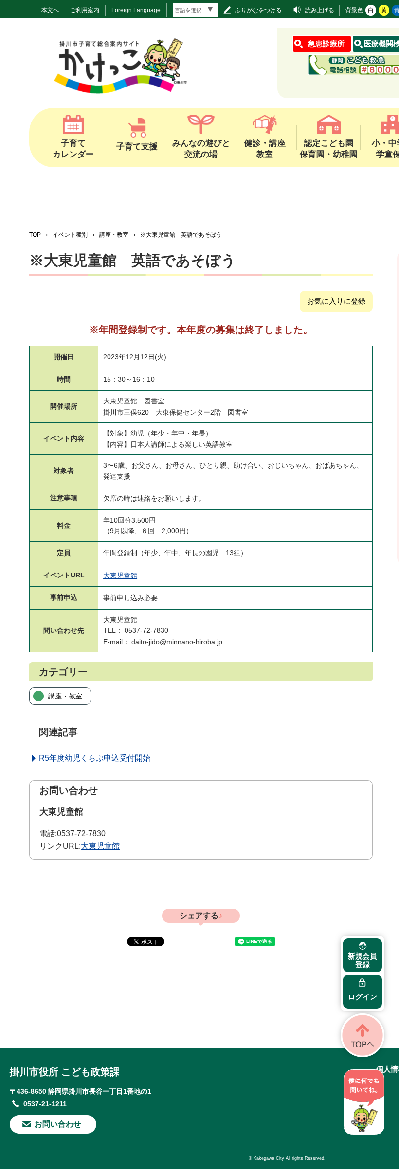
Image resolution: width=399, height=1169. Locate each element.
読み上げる (319, 10)
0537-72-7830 (81, 833)
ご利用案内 (84, 10)
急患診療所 (326, 43)
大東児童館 (120, 575)
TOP (35, 234)
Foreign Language (136, 10)
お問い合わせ (58, 1124)
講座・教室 (113, 234)
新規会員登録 (362, 960)
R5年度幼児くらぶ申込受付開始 (94, 758)
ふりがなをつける (258, 10)
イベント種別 (70, 234)
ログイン (362, 997)
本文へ (50, 10)
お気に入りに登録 (336, 301)
